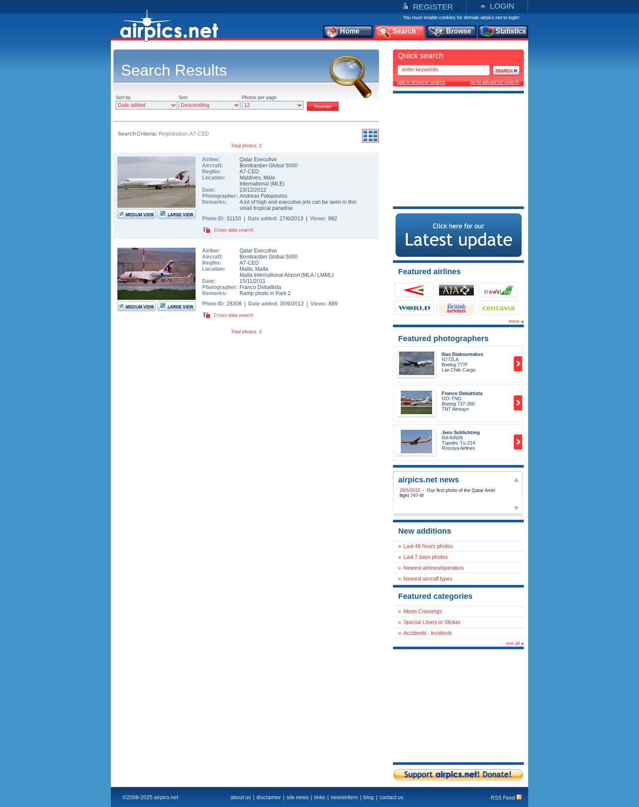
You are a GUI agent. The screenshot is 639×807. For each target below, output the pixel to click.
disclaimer (268, 797)
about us (240, 797)
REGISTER (433, 7)
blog (368, 797)
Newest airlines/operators (433, 568)
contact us (391, 797)
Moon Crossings (422, 611)
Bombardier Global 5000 (269, 166)
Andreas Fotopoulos (263, 196)
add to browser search (421, 82)
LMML (324, 275)
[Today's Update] (459, 255)
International (254, 184)
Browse (458, 31)
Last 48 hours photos (428, 546)
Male (269, 178)
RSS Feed (503, 798)
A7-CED (249, 172)
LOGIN (502, 6)
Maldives (250, 178)
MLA (308, 275)
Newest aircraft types (428, 579)
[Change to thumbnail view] (370, 141)
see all (512, 643)
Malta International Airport (270, 275)
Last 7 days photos (425, 557)
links (319, 797)
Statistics (511, 31)
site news (297, 797)
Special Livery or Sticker (431, 622)
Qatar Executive (258, 159)
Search (404, 31)
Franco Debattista (260, 287)
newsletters (344, 797)
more (514, 321)
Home (349, 31)
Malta (246, 269)
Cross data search (233, 229)
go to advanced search (494, 82)
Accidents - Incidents (427, 633)
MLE (277, 184)
